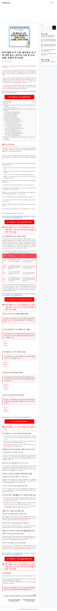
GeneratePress (35, 609)
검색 (42, 25)
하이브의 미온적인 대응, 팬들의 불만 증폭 (14, 127)
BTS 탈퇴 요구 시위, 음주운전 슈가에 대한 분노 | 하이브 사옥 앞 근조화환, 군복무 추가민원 (19, 106)
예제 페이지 (51, 2)
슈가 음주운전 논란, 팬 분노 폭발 (12, 107)
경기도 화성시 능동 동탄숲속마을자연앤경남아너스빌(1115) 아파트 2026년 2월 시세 (48, 41)
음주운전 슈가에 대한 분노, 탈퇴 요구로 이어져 (14, 121)
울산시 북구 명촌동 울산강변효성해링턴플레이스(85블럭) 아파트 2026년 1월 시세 (48, 46)
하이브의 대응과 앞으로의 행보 (11, 117)
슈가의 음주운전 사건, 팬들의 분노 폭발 (13, 113)
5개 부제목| (6, 103)
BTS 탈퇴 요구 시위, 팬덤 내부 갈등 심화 (12, 118)
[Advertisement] (28, 14)
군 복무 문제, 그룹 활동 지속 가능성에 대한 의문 (15, 128)
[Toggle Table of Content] (34, 102)
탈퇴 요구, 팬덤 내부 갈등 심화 (11, 129)
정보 (35, 594)
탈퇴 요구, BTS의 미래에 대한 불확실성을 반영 (14, 133)
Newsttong (6, 3)
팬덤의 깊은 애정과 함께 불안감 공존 (13, 134)
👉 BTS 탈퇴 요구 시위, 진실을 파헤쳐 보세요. (19, 222)
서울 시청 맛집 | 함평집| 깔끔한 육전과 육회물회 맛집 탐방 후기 (14, 600)
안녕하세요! (43, 61)
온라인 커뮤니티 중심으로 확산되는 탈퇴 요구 (14, 132)
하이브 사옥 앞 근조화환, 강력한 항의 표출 (13, 124)
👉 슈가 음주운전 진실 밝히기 (19, 421)
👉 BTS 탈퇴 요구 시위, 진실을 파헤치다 (19, 97)
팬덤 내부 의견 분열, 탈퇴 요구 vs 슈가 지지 (14, 123)
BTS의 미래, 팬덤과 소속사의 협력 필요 (13, 135)
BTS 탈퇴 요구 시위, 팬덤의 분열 (12, 114)
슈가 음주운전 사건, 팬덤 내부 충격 (13, 122)
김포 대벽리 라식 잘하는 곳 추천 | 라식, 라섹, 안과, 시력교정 (29, 600)
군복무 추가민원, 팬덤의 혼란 (11, 115)
